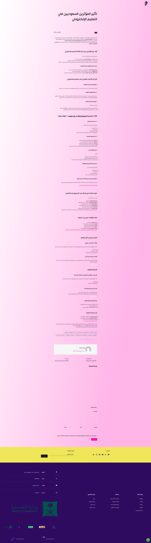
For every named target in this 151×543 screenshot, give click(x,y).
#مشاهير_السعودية (60, 335)
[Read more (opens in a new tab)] (50, 472)
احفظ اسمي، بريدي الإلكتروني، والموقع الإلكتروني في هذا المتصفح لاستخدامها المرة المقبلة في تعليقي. (76, 435)
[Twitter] (94, 339)
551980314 (37, 493)
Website (95, 427)
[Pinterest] (91, 339)
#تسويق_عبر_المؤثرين (70, 335)
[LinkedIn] (89, 339)
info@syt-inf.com (36, 485)
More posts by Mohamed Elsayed (78, 351)
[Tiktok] (93, 454)
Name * (65, 427)
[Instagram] (96, 454)
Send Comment (94, 439)
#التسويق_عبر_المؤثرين (69, 332)
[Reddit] (87, 339)
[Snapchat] (99, 454)
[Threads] (80, 339)
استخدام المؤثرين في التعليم (77, 116)
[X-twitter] (105, 454)
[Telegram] (84, 339)
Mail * (81, 427)
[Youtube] (102, 454)
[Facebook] (96, 339)
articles (96, 32)
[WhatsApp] (82, 339)
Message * (95, 411)
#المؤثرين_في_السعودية (81, 335)
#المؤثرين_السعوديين (92, 335)
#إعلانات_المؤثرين (93, 332)
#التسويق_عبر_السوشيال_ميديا (82, 332)
